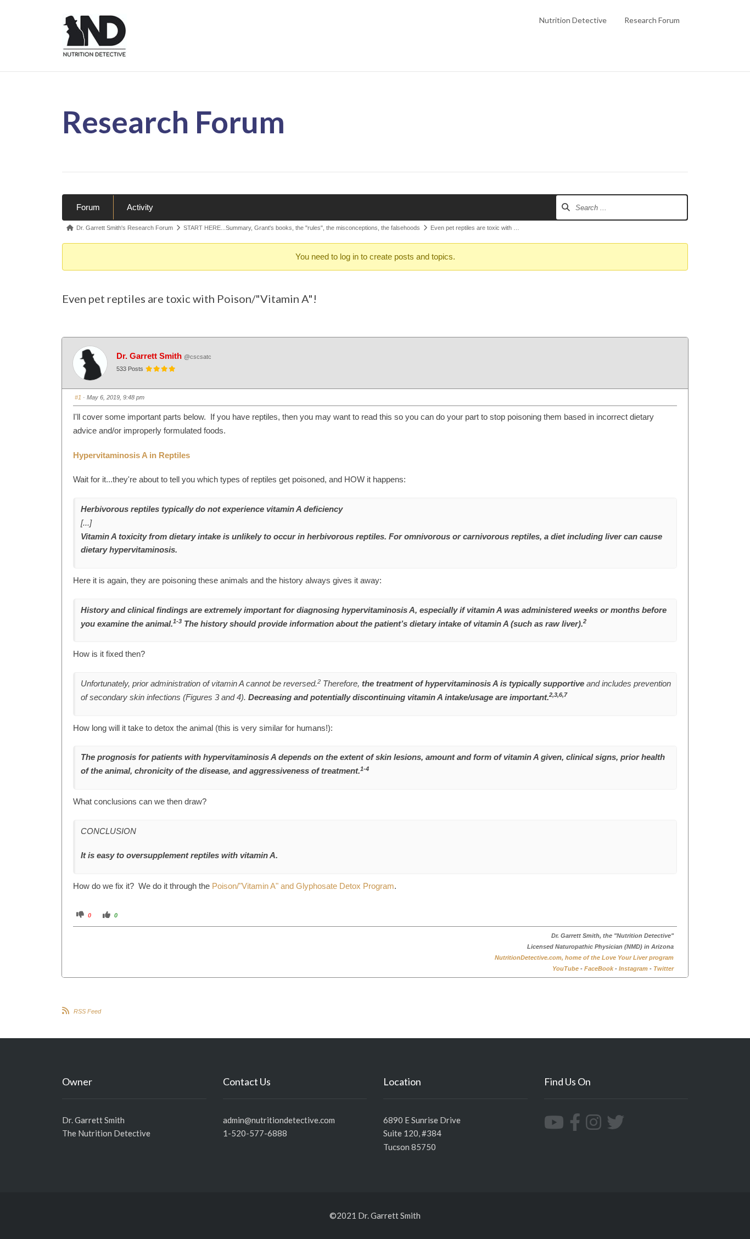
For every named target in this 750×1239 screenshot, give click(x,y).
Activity (140, 207)
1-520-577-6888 (255, 1133)
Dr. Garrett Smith (149, 356)
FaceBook (598, 968)
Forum (88, 207)
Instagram (633, 968)
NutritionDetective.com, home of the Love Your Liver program (584, 957)
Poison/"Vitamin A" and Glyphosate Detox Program (303, 886)
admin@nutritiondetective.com (279, 1120)
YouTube (565, 968)
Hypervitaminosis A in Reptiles (131, 455)
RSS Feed (87, 1011)
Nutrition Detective (573, 20)
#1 (78, 397)
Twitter (663, 968)
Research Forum (652, 20)
